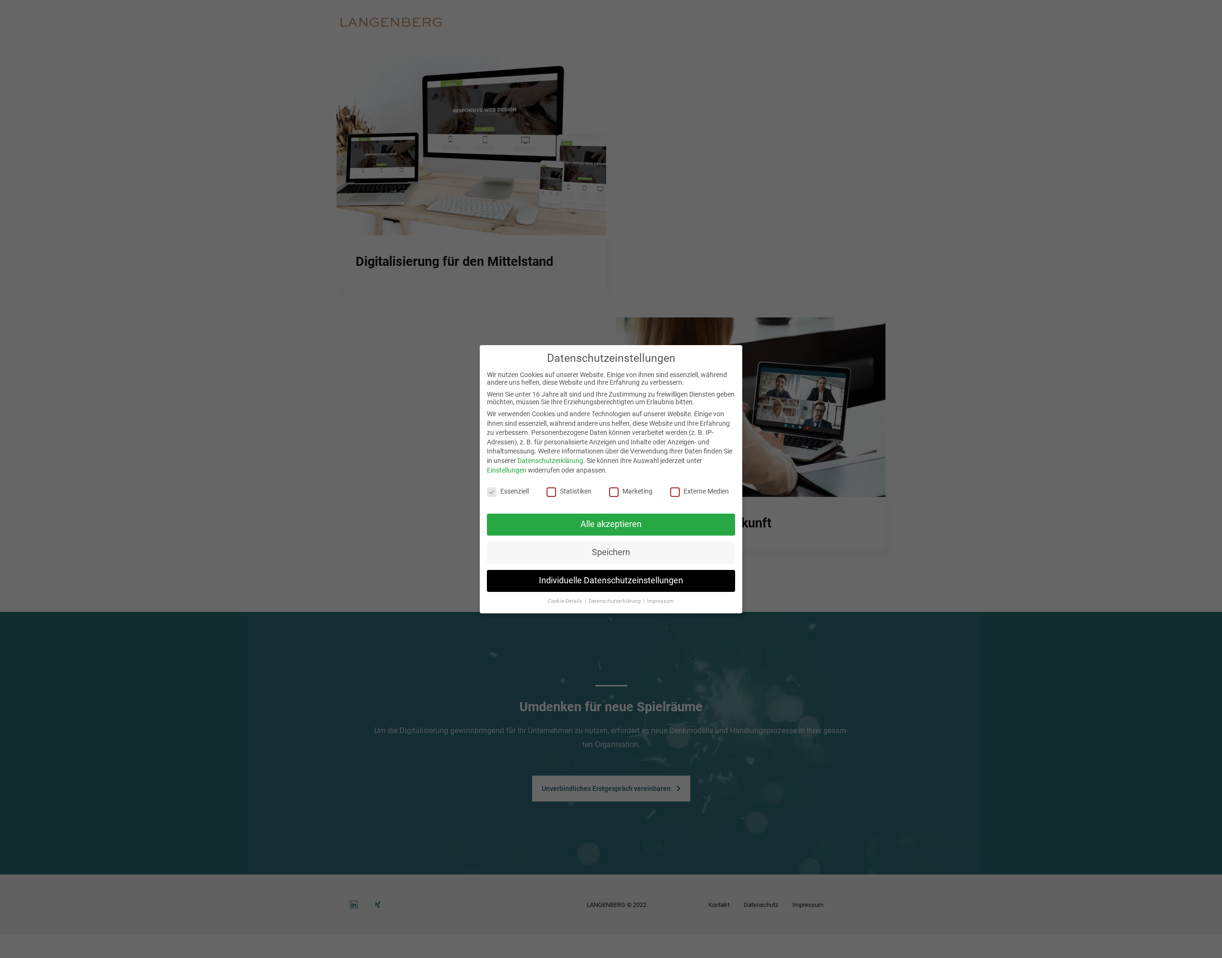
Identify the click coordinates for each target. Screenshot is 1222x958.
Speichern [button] (611, 552)
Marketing (637, 491)
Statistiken (575, 491)
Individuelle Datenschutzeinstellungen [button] (611, 580)
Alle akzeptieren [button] (611, 524)
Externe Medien (706, 491)
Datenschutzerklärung (550, 460)
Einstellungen (507, 470)
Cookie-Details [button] (566, 601)
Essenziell (514, 491)
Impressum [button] (660, 601)
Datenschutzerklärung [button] (615, 601)
